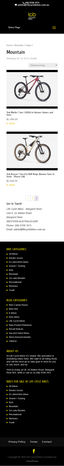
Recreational (15, 282)
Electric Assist (16, 258)
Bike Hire (13, 309)
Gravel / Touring (17, 266)
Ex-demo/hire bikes (19, 262)
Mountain (19, 45)
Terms (34, 441)
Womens (13, 286)
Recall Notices (16, 329)
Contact (47, 441)
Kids (11, 270)
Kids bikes (14, 317)
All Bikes (13, 254)
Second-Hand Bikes (19, 333)
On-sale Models (17, 278)
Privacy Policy (17, 441)
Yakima (13, 341)
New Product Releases (20, 325)
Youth (12, 290)
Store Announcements (20, 337)
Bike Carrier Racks (18, 305)
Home (9, 45)
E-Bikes (13, 313)
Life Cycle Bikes (17, 321)
